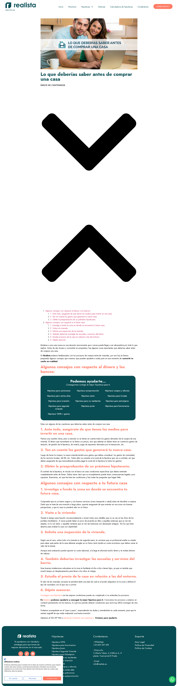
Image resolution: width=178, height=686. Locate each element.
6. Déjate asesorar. (58, 339)
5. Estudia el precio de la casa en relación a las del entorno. (75, 337)
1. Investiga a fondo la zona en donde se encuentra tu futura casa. (78, 325)
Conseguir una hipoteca (51, 595)
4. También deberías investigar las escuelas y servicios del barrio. (77, 334)
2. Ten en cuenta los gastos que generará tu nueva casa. (73, 316)
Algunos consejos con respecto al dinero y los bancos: (68, 310)
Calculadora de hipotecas (121, 6)
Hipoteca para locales (117, 396)
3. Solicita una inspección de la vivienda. (67, 331)
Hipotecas (85, 6)
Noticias (101, 6)
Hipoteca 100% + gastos (59, 414)
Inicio (60, 6)
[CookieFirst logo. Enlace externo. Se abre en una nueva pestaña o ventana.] (5, 659)
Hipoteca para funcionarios (117, 406)
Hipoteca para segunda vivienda (58, 407)
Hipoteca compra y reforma (117, 390)
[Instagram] (20, 653)
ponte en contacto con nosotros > (79, 618)
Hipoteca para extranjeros (117, 401)
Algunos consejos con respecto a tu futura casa (65, 322)
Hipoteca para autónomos (58, 390)
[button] (89, 142)
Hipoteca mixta (88, 396)
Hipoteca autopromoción (88, 390)
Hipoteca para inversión (58, 401)
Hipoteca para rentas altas (58, 396)
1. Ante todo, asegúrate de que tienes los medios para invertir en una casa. (81, 313)
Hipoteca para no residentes (88, 401)
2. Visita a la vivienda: (59, 328)
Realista (46, 600)
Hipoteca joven (88, 406)
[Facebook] (32, 653)
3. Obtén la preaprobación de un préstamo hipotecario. (73, 319)
